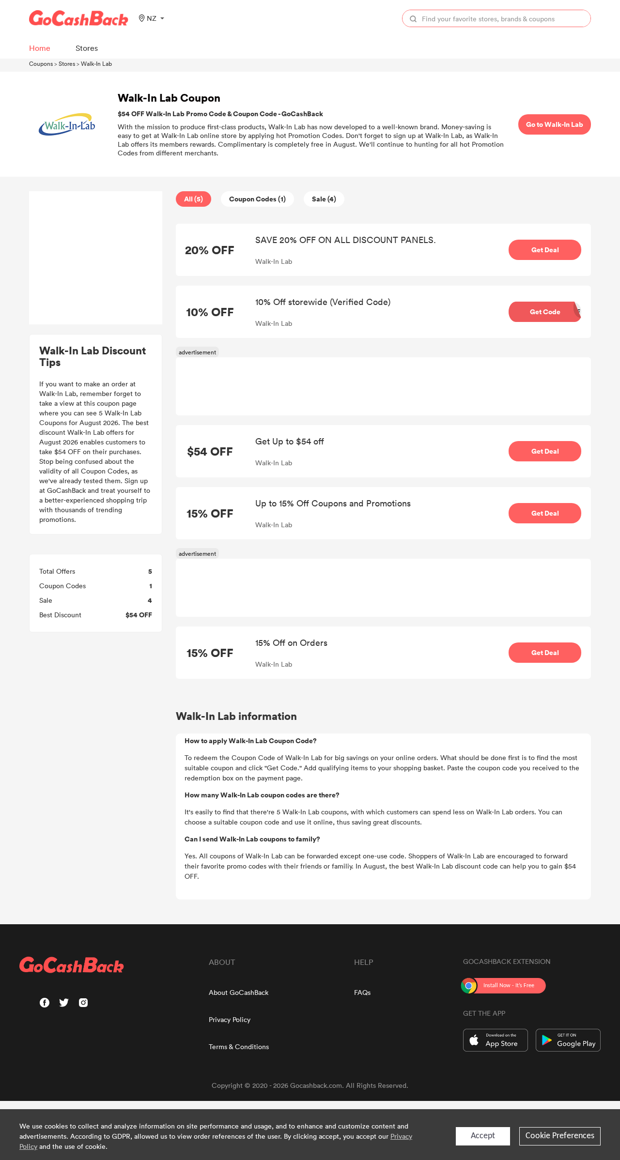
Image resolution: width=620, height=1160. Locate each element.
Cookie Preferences (560, 1136)
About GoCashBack (238, 992)
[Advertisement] (95, 258)
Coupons (41, 63)
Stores (67, 63)
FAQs (362, 992)
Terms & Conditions (239, 1046)
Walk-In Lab (96, 63)
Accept (483, 1136)
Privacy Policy (229, 1019)
